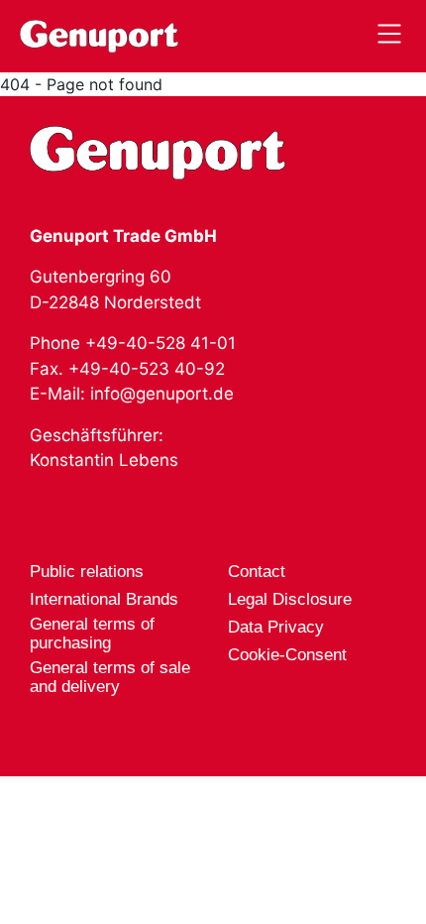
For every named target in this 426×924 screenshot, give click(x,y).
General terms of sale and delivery (110, 677)
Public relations (87, 571)
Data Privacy (276, 627)
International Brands (104, 599)
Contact (256, 571)
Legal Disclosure (290, 599)
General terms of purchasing (92, 633)
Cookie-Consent (287, 654)
